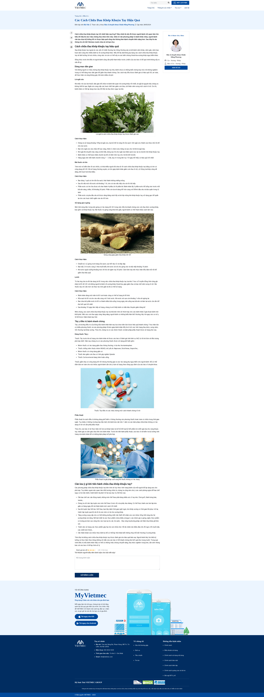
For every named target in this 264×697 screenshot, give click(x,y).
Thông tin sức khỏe (163, 8)
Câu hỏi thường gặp (141, 645)
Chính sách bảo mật (171, 660)
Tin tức (137, 660)
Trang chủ (78, 16)
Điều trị (85, 16)
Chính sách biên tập (171, 665)
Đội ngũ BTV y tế (170, 675)
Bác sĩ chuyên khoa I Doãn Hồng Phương (119, 25)
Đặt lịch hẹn (181, 3)
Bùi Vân (87, 25)
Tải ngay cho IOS (87, 616)
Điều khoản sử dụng (171, 650)
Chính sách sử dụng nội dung (174, 655)
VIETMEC (80, 5)
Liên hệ (186, 8)
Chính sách (168, 645)
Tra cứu (177, 8)
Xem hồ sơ (176, 67)
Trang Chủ (150, 8)
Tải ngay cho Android (87, 623)
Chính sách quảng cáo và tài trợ (174, 670)
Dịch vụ (137, 650)
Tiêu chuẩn (138, 655)
